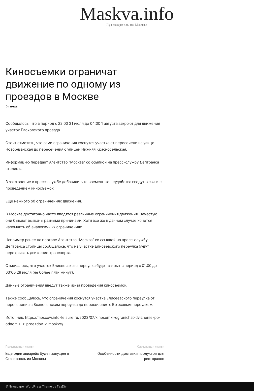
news (14, 106)
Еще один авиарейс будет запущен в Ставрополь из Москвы (37, 356)
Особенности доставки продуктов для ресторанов (130, 356)
